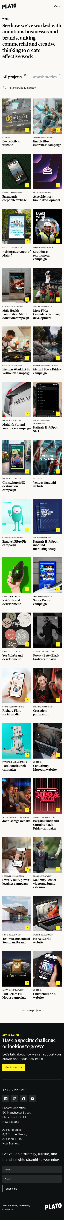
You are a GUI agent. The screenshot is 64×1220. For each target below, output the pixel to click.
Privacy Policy (24, 1205)
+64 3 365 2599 (14, 1090)
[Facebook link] (23, 1098)
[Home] (9, 6)
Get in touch (12, 1067)
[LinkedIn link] (5, 1098)
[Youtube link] (32, 1098)
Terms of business (9, 1205)
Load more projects (30, 1010)
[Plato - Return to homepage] (53, 1206)
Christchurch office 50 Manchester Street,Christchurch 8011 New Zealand (16, 1115)
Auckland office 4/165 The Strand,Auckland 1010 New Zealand (14, 1136)
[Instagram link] (14, 1098)
